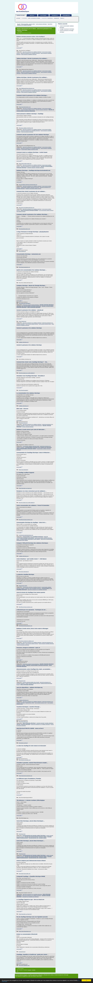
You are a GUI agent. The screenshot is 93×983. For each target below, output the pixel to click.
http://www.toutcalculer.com (24, 267)
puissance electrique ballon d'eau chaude (31, 682)
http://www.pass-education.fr (24, 303)
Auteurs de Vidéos (35, 18)
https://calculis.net (22, 321)
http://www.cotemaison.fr (24, 571)
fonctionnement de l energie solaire (37, 838)
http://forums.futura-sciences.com (25, 519)
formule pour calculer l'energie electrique (31, 304)
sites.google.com (22, 251)
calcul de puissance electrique (42, 109)
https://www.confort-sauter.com (25, 163)
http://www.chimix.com (23, 721)
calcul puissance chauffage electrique (46, 643)
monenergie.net (22, 951)
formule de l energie (21, 665)
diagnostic (55, 15)
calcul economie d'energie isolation (29, 210)
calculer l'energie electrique (46, 304)
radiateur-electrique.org (23, 342)
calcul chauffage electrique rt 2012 (41, 702)
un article (50, 18)
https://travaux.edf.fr (23, 585)
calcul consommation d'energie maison (26, 448)
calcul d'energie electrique (33, 307)
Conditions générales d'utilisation (35, 974)
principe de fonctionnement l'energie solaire (35, 836)
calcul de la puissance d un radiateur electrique (32, 51)
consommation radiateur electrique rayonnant (30, 187)
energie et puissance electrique (67, 29)
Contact (62, 18)
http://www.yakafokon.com (24, 965)
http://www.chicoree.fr (23, 422)
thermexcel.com (22, 680)
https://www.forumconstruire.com (25, 775)
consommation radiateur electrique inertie (29, 149)
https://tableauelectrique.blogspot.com (26, 88)
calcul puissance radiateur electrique (31, 643)
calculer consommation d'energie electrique (37, 665)
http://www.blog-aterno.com (24, 228)
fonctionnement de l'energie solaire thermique (34, 835)
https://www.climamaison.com (25, 931)
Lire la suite (19, 47)
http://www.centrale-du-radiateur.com (26, 640)
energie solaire (21, 15)
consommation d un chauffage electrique (33, 536)
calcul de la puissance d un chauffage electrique (30, 53)
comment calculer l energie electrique (35, 167)
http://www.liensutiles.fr (23, 390)
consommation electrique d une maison (30, 539)
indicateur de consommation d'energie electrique (29, 306)
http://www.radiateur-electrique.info (26, 127)
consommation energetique (66, 16)
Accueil (18, 18)
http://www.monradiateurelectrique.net (26, 207)
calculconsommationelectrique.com (26, 535)
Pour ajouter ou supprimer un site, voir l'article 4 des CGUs (28, 976)
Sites (29, 18)
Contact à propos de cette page (61, 974)
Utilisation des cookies (49, 974)
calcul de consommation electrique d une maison (32, 537)
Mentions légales (23, 974)
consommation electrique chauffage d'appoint (32, 587)
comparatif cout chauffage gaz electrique (30, 896)
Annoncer (56, 18)
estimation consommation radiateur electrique (33, 188)
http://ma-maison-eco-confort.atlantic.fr (27, 372)
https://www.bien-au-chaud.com (25, 488)
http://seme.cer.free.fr (23, 742)
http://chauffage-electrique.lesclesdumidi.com (28, 184)
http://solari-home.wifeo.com (24, 873)
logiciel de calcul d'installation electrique (33, 588)
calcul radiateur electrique (21, 211)
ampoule (32, 15)
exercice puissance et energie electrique (66, 31)
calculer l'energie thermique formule (32, 683)
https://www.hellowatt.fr (23, 469)
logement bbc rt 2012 (29, 702)
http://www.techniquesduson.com (25, 625)
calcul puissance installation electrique (28, 54)
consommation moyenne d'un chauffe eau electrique (38, 447)
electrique (43, 15)
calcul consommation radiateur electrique (28, 109)
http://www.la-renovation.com (25, 759)
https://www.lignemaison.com (25, 106)
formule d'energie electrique (27, 426)
